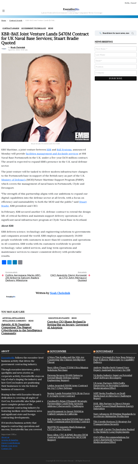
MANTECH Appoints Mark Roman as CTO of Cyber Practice (66, 428)
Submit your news (9, 445)
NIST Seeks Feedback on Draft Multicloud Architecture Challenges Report (112, 396)
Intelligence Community (14, 321)
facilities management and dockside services (52, 153)
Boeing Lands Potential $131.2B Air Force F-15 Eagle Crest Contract (68, 394)
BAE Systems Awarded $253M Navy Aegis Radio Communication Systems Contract (68, 420)
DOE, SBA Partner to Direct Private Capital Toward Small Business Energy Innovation (113, 406)
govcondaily (104, 351)
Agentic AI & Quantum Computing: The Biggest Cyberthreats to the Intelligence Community (21, 329)
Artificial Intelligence (13, 318)
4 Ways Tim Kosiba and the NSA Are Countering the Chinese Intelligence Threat (66, 359)
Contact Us (6, 448)
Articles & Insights (9, 440)
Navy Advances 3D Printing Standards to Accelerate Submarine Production (114, 415)
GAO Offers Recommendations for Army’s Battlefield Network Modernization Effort (111, 439)
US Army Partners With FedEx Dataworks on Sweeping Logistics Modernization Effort (111, 385)
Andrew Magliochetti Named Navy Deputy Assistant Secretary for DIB (111, 368)
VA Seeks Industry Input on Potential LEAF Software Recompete (112, 376)
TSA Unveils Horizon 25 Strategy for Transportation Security (112, 422)
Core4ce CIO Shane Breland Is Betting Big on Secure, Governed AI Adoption (67, 324)
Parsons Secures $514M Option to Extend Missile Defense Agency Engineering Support (65, 378)
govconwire (58, 351)
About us (5, 437)
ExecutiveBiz (8, 357)
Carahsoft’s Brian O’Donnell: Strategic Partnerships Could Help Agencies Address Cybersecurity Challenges (67, 403)
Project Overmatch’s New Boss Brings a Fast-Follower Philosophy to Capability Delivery (114, 359)
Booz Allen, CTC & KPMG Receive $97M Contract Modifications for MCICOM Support (67, 437)
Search (132, 33)
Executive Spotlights (58, 318)
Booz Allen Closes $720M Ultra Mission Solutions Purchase (67, 368)
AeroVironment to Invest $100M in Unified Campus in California (65, 412)
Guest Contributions (10, 443)
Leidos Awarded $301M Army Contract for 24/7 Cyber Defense (67, 386)
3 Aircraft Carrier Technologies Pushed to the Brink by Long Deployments (113, 430)
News (30, 321)
